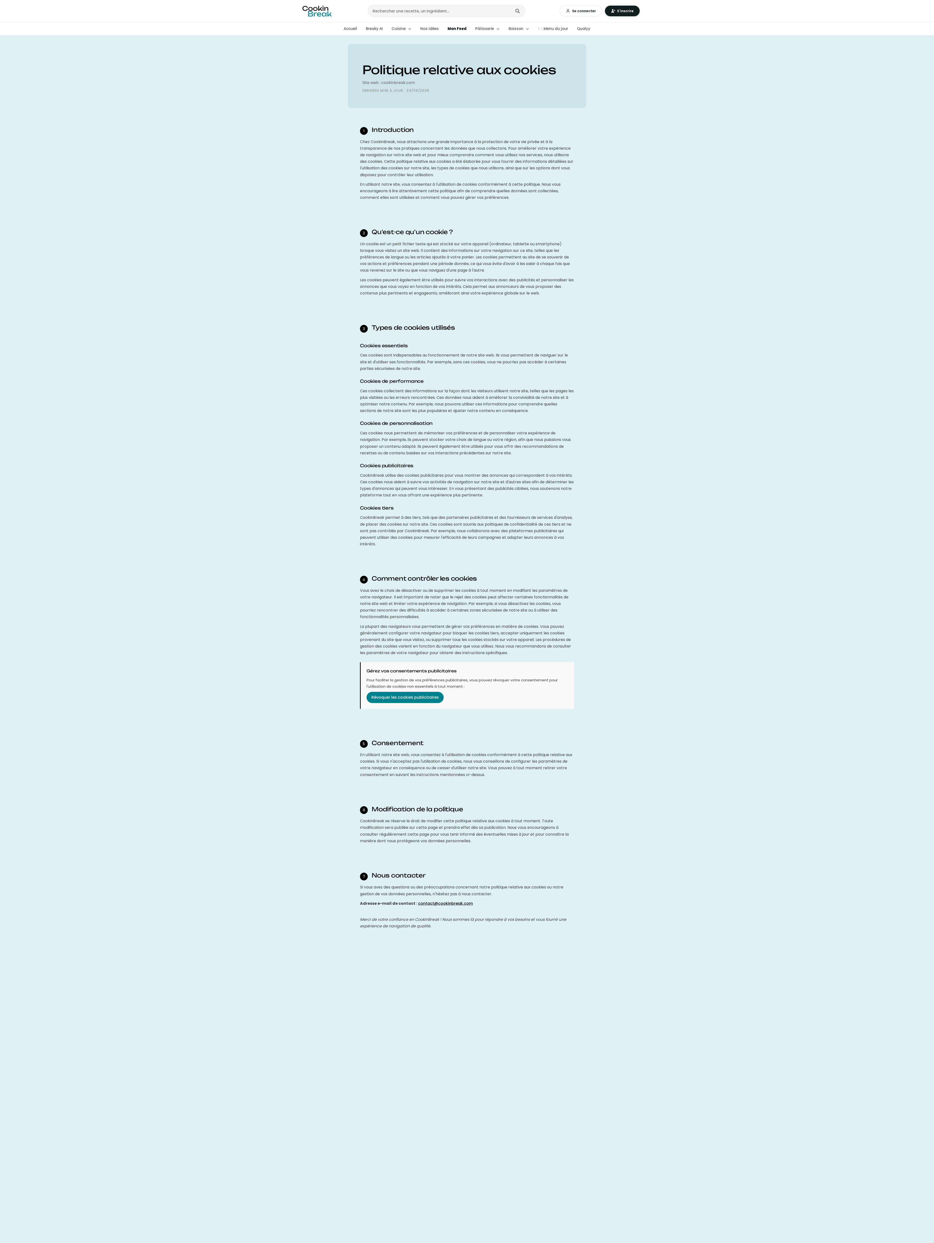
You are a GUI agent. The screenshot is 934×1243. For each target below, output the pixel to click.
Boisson (516, 28)
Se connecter (584, 11)
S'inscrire (625, 11)
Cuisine (399, 28)
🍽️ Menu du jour (553, 28)
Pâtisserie (485, 28)
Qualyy (583, 28)
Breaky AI (374, 28)
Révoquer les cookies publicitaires (405, 697)
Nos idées (429, 28)
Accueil (350, 28)
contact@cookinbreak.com (445, 903)
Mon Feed (457, 28)
